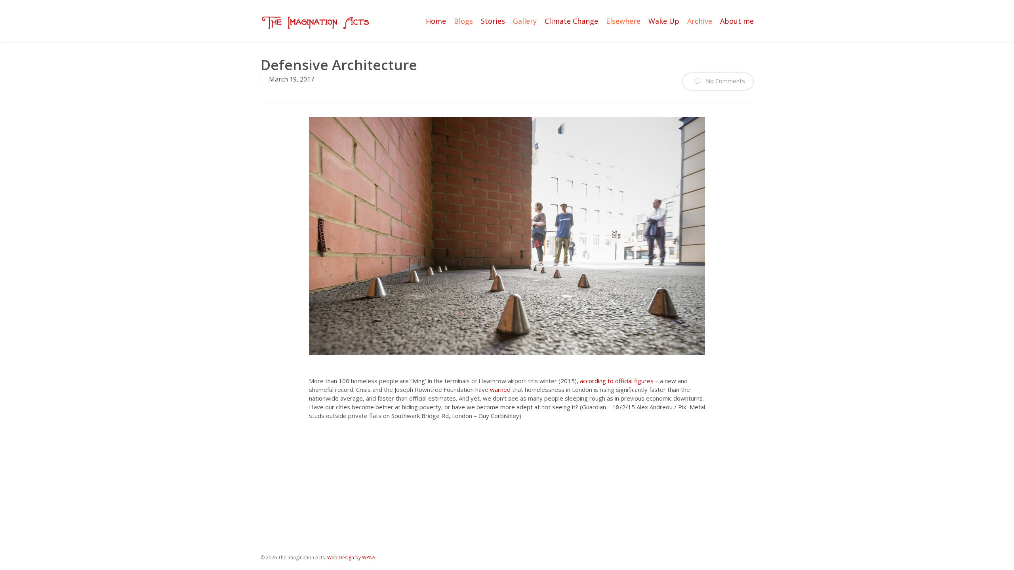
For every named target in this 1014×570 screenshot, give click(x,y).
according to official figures (617, 381)
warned (500, 389)
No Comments (724, 81)
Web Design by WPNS (351, 557)
